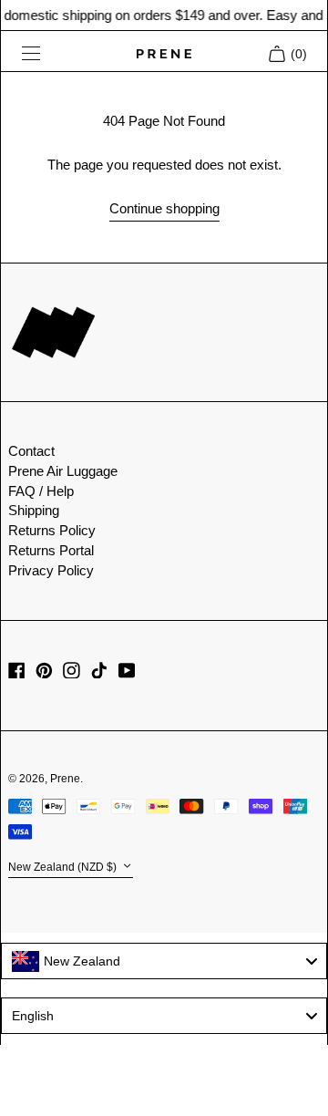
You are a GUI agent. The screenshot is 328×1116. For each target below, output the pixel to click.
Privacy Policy (51, 570)
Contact (31, 451)
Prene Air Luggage (63, 471)
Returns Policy (52, 530)
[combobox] (164, 961)
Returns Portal (51, 550)
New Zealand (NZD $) (63, 867)
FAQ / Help (41, 491)
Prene (65, 778)
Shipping (33, 510)
